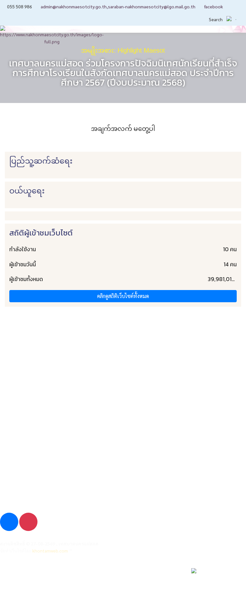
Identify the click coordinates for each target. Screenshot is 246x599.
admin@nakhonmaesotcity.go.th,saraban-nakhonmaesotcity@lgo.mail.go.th (118, 6)
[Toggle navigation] (237, 31)
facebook (213, 6)
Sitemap (14, 587)
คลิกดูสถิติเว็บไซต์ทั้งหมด (123, 296)
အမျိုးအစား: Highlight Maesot (123, 50)
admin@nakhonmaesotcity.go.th (42, 483)
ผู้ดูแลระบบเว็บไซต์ (25, 575)
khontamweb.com (50, 550)
